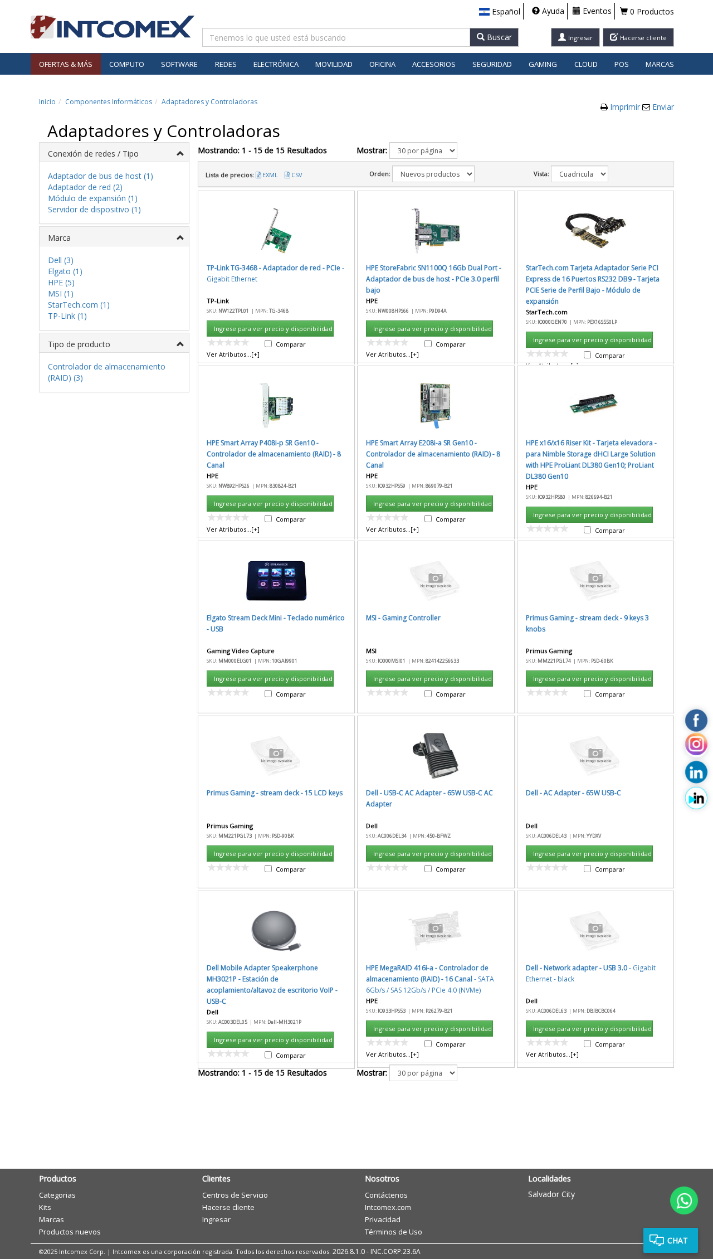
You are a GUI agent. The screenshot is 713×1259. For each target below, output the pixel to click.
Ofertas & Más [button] (65, 64)
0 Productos (651, 11)
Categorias (57, 1195)
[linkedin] (696, 772)
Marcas (660, 64)
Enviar (663, 106)
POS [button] (621, 64)
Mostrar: (371, 150)
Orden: (379, 173)
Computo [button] (126, 64)
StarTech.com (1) (79, 304)
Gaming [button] (543, 64)
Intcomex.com (388, 1207)
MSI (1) (61, 293)
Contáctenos (386, 1195)
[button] (499, 11)
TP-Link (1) (67, 315)
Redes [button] (226, 64)
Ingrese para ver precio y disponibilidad (273, 328)
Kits (45, 1207)
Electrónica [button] (276, 64)
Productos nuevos (70, 1232)
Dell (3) (61, 260)
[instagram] (696, 746)
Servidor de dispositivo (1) (94, 209)
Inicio (47, 101)
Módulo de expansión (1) (93, 198)
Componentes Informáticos (108, 101)
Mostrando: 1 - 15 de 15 (262, 150)
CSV (297, 175)
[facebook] (696, 720)
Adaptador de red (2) (85, 187)
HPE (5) (61, 282)
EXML (270, 175)
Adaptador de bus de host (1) (100, 176)
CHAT (677, 1240)
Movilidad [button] (334, 64)
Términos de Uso (393, 1232)
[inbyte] (696, 798)
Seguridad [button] (492, 64)
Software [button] (179, 64)
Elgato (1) (65, 271)
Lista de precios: (230, 175)
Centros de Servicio (235, 1195)
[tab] (114, 152)
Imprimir (626, 106)
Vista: (541, 173)
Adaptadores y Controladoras (209, 101)
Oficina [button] (382, 64)
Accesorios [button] (434, 64)
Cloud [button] (586, 64)
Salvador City (551, 1194)
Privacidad (383, 1219)
